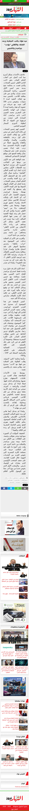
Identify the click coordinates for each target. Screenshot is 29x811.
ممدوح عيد (18, 482)
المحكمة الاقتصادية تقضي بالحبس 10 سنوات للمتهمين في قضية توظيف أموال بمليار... (10, 706)
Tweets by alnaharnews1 (21, 787)
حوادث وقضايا (20, 701)
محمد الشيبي (24, 482)
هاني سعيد (12, 482)
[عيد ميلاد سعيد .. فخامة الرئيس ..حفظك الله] (14, 528)
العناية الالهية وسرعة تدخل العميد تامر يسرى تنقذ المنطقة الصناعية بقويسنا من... (10, 720)
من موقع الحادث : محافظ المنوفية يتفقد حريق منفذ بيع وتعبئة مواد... (11, 727)
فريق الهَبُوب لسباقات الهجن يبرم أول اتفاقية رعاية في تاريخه (21, 763)
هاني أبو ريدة (16, 480)
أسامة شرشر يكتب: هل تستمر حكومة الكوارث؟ (8, 747)
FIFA (6, 478)
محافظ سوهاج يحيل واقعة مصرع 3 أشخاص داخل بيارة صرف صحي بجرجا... (10, 713)
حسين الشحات (24, 480)
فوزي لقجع (10, 480)
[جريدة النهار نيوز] (14, 613)
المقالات (20, 34)
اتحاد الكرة (15, 478)
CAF (10, 478)
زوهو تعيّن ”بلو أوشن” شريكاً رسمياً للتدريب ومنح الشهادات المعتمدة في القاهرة (21, 749)
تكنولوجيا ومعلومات (17, 627)
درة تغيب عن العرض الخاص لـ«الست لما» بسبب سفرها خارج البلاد (7, 763)
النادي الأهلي (22, 478)
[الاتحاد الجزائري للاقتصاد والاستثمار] (14, 545)
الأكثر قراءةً (20, 736)
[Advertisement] (17, 501)
